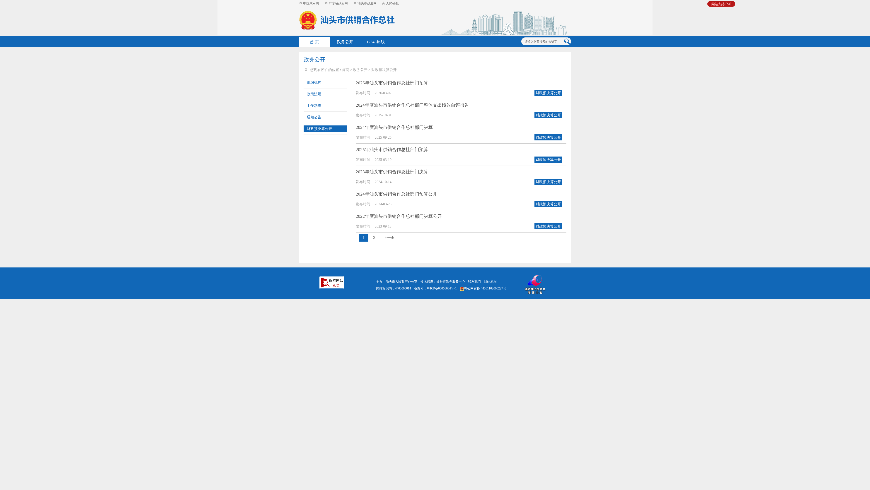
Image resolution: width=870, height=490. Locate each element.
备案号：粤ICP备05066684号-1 (435, 288)
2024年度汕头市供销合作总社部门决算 (394, 127)
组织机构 (314, 82)
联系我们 (474, 281)
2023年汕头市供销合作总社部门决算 (392, 171)
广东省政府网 (338, 3)
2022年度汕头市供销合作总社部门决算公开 (399, 216)
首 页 (314, 42)
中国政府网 (310, 3)
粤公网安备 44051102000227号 (485, 288)
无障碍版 (392, 3)
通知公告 (314, 117)
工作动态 (314, 106)
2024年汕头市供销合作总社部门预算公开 (396, 193)
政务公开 (345, 42)
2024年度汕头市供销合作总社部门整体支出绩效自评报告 (412, 105)
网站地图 (490, 281)
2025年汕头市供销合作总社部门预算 (392, 149)
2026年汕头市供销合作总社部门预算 (392, 82)
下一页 (389, 238)
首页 (345, 70)
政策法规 (314, 94)
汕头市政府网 (367, 3)
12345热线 (375, 42)
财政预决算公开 (384, 70)
